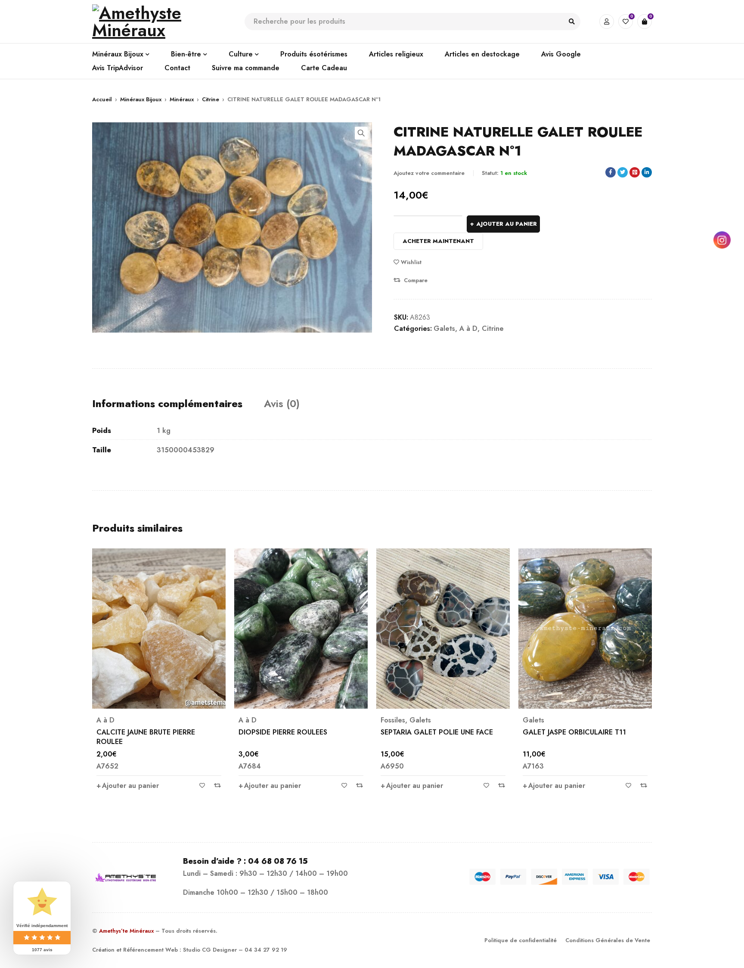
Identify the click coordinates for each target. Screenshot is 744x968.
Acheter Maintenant (438, 241)
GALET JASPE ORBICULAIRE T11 (432, 732)
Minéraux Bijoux (140, 99)
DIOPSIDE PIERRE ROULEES (140, 732)
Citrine (210, 99)
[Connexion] (606, 21)
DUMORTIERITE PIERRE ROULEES (576, 732)
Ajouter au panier (506, 224)
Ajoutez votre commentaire (429, 173)
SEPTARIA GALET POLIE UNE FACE (295, 732)
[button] (361, 133)
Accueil (102, 99)
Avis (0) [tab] (282, 403)
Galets (444, 328)
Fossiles (251, 720)
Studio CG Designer (210, 950)
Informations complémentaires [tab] (167, 403)
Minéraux (182, 99)
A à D (468, 328)
